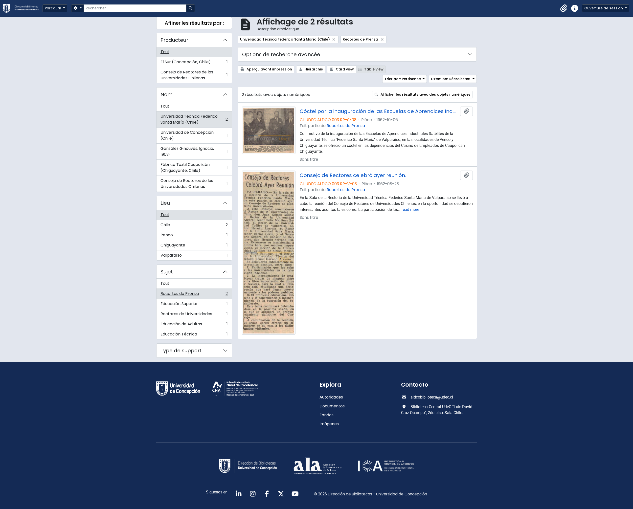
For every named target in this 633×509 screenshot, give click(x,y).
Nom (166, 94)
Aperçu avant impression (269, 69)
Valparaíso (194, 256)
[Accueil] (23, 8)
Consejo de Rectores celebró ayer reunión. (353, 175)
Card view (344, 69)
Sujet (166, 271)
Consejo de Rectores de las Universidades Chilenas (194, 75)
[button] (563, 8)
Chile (194, 226)
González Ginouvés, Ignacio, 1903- (194, 151)
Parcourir (53, 8)
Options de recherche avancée (281, 54)
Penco (194, 236)
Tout (164, 52)
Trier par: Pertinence (403, 78)
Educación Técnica (194, 335)
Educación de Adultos (194, 325)
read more (410, 209)
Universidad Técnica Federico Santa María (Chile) (194, 119)
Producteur (174, 40)
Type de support (181, 350)
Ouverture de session (604, 8)
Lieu (165, 202)
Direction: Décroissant (451, 78)
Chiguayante (194, 246)
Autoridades (331, 397)
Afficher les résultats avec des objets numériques (425, 94)
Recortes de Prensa (194, 295)
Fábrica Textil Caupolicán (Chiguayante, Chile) (194, 167)
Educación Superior (194, 305)
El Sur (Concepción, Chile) (194, 63)
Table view (373, 69)
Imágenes (329, 424)
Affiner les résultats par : (194, 23)
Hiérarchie (313, 69)
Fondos (326, 415)
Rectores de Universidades (194, 315)
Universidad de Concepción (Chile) (194, 135)
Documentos (332, 406)
